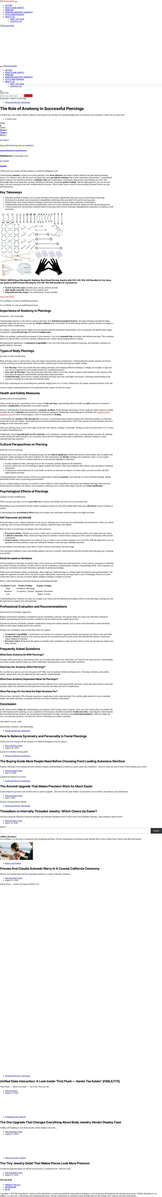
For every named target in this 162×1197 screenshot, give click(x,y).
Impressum (10, 1187)
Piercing (9, 10)
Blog (7, 1189)
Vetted (8, 5)
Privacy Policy (13, 1185)
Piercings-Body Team (13, 746)
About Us (10, 17)
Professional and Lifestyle (15, 1117)
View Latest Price (7, 296)
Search (28, 95)
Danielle (3, 166)
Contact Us (16, 21)
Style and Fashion (14, 14)
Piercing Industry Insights (19, 12)
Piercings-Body (11, 1091)
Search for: (4, 93)
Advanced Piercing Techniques (17, 102)
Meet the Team (17, 19)
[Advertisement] (81, 46)
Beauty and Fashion (13, 863)
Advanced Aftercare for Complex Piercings (13, 150)
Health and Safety (14, 8)
